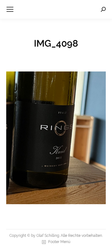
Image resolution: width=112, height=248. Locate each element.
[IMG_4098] (56, 137)
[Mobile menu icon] (10, 9)
